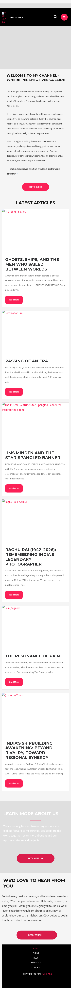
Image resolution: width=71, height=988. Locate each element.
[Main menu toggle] (64, 17)
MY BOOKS (36, 962)
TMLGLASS (16, 17)
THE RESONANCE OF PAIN (32, 656)
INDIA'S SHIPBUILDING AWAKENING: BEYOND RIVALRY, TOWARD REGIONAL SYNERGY (29, 750)
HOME (36, 948)
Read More (14, 299)
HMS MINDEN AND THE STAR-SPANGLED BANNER (32, 455)
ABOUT (36, 953)
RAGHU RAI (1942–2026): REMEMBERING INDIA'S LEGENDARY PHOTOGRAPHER (30, 557)
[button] (56, 17)
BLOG (36, 957)
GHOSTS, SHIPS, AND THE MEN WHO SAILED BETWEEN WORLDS (32, 264)
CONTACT (36, 967)
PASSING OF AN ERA (26, 361)
